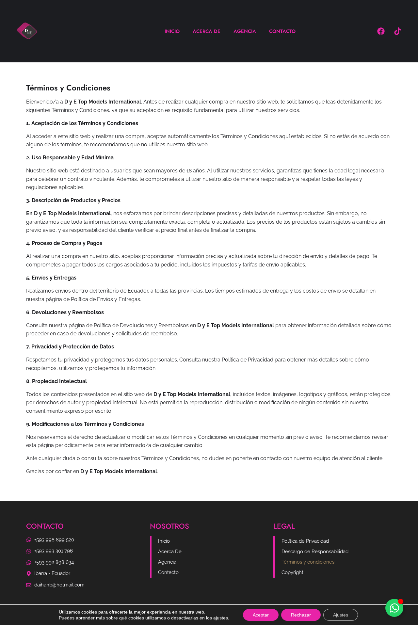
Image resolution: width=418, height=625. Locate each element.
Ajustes (340, 614)
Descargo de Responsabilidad (314, 551)
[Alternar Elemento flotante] (394, 608)
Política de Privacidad (305, 541)
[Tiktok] (397, 31)
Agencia (244, 31)
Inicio (172, 31)
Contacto (282, 31)
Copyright (292, 572)
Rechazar (301, 614)
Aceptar (261, 614)
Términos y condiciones (307, 562)
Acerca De (206, 31)
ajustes (220, 617)
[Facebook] (380, 31)
